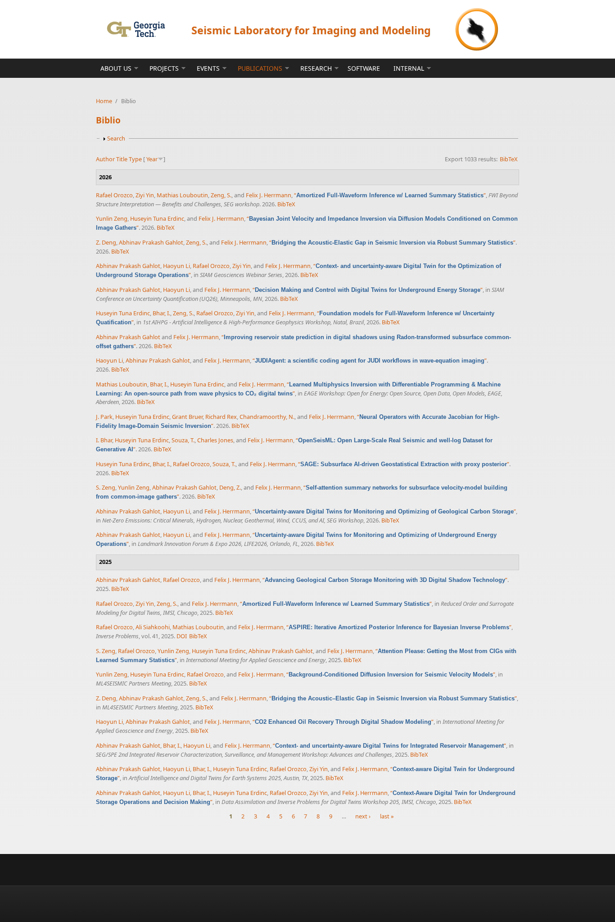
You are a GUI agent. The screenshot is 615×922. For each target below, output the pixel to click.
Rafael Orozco (114, 195)
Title (121, 159)
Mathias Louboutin (182, 195)
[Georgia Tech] (135, 29)
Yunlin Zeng (111, 218)
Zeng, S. (221, 195)
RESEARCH (316, 68)
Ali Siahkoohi (153, 627)
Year (152, 159)
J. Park (104, 417)
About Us (115, 68)
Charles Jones (215, 440)
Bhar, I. (161, 313)
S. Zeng (105, 487)
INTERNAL (408, 68)
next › (363, 816)
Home (104, 101)
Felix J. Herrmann (268, 195)
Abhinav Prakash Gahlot (151, 242)
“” (390, 195)
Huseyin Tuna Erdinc (157, 218)
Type (135, 159)
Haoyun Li (176, 266)
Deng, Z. (230, 487)
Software (364, 68)
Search (116, 138)
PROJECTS (164, 68)
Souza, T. (183, 440)
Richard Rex (221, 417)
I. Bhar (104, 440)
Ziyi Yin (145, 195)
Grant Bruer (187, 417)
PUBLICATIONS (260, 68)
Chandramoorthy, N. (267, 417)
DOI (181, 636)
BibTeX (509, 159)
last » (387, 816)
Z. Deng (106, 242)
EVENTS (208, 68)
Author (105, 159)
